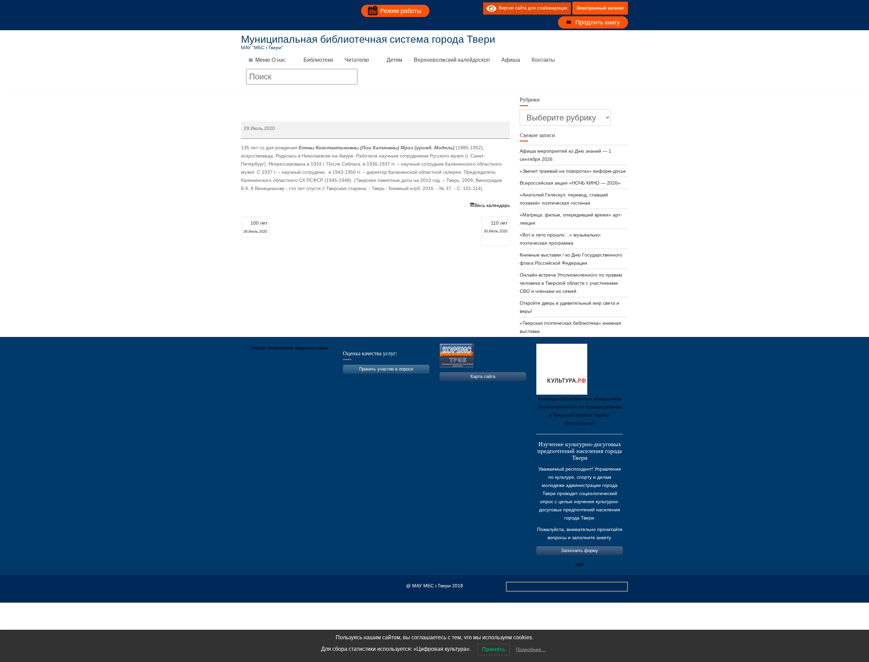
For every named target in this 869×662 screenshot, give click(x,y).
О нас (279, 60)
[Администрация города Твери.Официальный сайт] (256, 379)
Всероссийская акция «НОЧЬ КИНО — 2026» (570, 183)
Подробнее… (531, 649)
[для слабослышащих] (476, 8)
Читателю (357, 60)
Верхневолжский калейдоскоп (452, 60)
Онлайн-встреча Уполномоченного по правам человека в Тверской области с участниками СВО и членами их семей (571, 283)
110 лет (495, 226)
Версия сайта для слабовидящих (532, 8)
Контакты (543, 60)
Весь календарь (492, 205)
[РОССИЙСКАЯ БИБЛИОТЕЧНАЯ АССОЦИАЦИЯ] (317, 379)
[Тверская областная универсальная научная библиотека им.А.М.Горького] (297, 379)
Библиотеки (318, 60)
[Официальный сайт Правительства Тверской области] (338, 379)
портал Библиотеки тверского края (289, 348)
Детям (394, 60)
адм (579, 564)
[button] (262, 60)
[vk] (464, 8)
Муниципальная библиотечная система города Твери (368, 39)
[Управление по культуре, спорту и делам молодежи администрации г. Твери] (358, 379)
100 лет (255, 226)
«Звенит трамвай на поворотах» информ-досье (573, 171)
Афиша (510, 60)
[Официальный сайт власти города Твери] (378, 379)
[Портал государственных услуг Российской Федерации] (276, 379)
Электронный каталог (600, 8)
